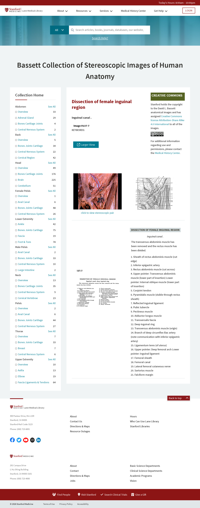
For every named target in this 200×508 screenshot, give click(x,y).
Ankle (36, 224)
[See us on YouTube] (25, 440)
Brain (36, 179)
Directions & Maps (80, 426)
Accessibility (83, 504)
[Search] (72, 30)
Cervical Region (36, 157)
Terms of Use (49, 504)
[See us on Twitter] (19, 440)
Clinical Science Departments (146, 470)
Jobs (72, 480)
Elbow (36, 376)
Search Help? (100, 38)
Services (104, 10)
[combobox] (109, 30)
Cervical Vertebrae (36, 298)
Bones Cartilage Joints (36, 123)
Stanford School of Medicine (39, 457)
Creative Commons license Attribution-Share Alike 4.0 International (167, 120)
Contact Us (76, 421)
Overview (36, 111)
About (60, 10)
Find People (63, 494)
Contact (74, 470)
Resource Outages (80, 431)
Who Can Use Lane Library (144, 421)
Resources (82, 10)
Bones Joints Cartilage (36, 145)
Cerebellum (36, 185)
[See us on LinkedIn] (38, 440)
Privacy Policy (65, 504)
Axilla (36, 370)
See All (52, 106)
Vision (133, 480)
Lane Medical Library (32, 10)
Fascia (36, 236)
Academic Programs (141, 475)
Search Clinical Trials (115, 494)
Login (188, 10)
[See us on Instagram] (32, 440)
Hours (133, 416)
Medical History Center (133, 10)
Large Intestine (36, 270)
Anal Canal (36, 202)
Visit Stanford (88, 494)
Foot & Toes (36, 242)
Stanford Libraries (140, 426)
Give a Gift (140, 494)
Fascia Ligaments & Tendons (36, 382)
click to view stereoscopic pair (97, 212)
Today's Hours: (167, 2)
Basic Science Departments (145, 465)
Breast (36, 348)
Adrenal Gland (36, 117)
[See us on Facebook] (12, 440)
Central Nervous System (36, 129)
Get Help (159, 10)
